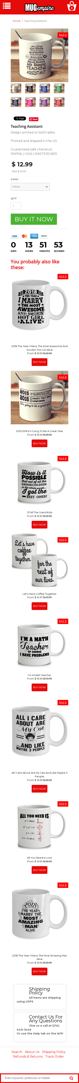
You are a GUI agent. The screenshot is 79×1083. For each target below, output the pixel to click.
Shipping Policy (54, 1052)
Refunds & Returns (28, 1056)
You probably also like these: (35, 264)
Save (35, 119)
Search (17, 1052)
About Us (32, 1052)
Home (17, 20)
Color (14, 179)
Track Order (54, 1056)
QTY (13, 198)
